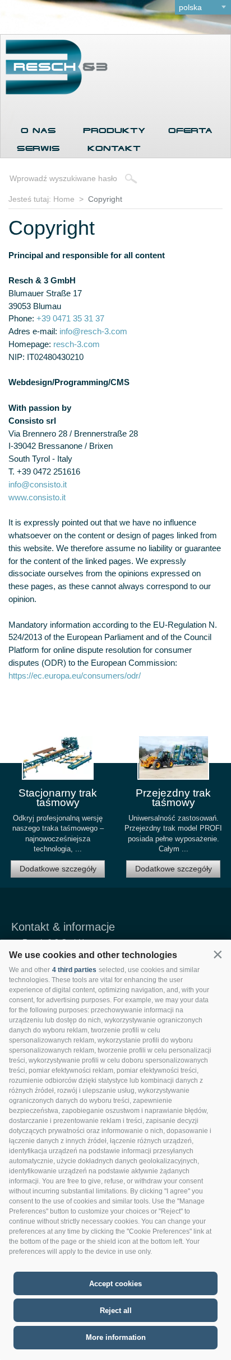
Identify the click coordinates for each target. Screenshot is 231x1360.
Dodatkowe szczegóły (58, 868)
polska (190, 7)
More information (116, 1337)
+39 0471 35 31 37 (70, 318)
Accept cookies (115, 1284)
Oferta (190, 130)
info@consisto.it (37, 484)
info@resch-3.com (93, 331)
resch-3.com (76, 344)
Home (64, 199)
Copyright (105, 199)
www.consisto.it (37, 497)
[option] (58, 811)
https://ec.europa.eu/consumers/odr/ (74, 675)
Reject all (116, 1310)
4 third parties (74, 970)
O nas (38, 130)
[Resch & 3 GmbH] (54, 91)
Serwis (38, 148)
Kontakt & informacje (63, 926)
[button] (217, 954)
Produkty (114, 130)
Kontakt (114, 148)
